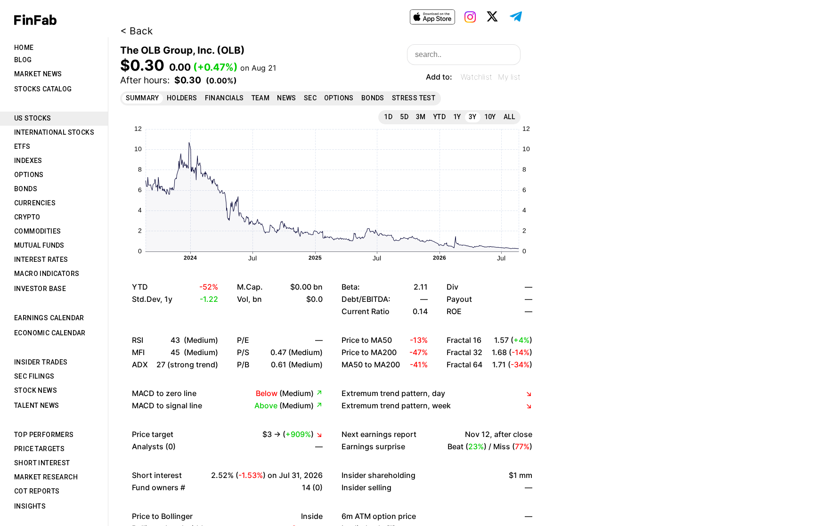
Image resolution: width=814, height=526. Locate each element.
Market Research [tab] (46, 477)
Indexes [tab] (28, 160)
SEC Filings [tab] (34, 376)
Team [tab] (261, 98)
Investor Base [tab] (40, 288)
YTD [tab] (439, 117)
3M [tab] (421, 117)
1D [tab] (388, 117)
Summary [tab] (142, 98)
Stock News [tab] (35, 390)
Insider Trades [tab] (41, 362)
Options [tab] (29, 174)
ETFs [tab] (22, 146)
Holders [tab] (182, 98)
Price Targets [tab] (39, 449)
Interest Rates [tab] (41, 259)
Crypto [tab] (27, 217)
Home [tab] (24, 47)
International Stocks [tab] (54, 132)
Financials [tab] (224, 98)
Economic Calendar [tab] (50, 333)
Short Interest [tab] (42, 463)
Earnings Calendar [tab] (49, 318)
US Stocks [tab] (32, 118)
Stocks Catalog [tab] (43, 89)
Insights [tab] (30, 506)
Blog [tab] (23, 60)
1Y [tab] (457, 117)
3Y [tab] (473, 117)
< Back (136, 31)
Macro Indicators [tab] (46, 273)
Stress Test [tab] (413, 98)
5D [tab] (404, 117)
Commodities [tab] (37, 231)
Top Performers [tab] (44, 434)
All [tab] (509, 117)
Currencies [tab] (35, 203)
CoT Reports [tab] (36, 491)
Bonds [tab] (25, 189)
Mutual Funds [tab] (39, 245)
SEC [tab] (310, 98)
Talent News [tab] (36, 405)
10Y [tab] (490, 117)
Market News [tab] (38, 74)
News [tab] (286, 98)
